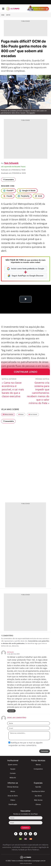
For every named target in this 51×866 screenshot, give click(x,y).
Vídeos (12, 800)
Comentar (44, 751)
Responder (11, 711)
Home (2, 15)
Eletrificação (13, 804)
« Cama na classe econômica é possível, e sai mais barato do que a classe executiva (13, 389)
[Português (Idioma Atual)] (20, 838)
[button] (38, 9)
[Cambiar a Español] (30, 838)
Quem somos (12, 764)
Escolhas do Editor (38, 791)
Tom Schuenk (11, 163)
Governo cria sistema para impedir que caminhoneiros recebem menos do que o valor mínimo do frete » (38, 393)
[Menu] (3, 8)
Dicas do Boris (13, 796)
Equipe (12, 769)
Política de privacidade (26, 863)
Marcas (38, 764)
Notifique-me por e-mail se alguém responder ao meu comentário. (25, 744)
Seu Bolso (38, 796)
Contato (13, 773)
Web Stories (38, 800)
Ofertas (38, 804)
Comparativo (38, 769)
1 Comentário (8, 179)
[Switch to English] (25, 838)
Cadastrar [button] (25, 828)
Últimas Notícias (8, 414)
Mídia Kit (13, 778)
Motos (8, 15)
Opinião (38, 787)
